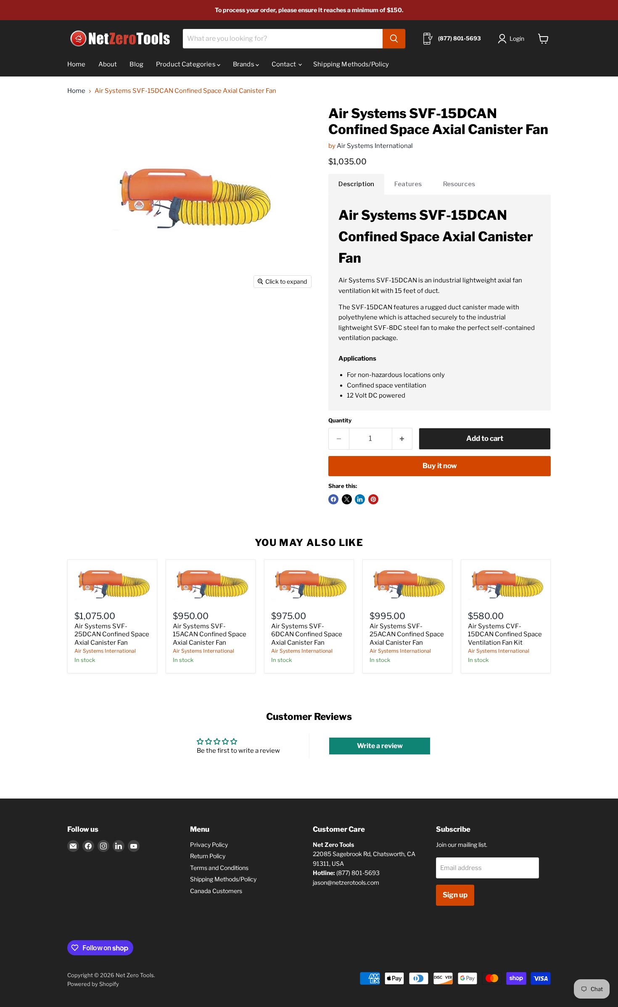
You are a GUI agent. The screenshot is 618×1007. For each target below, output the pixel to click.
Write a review (380, 746)
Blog (136, 64)
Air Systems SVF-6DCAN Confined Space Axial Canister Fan (306, 634)
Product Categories (186, 64)
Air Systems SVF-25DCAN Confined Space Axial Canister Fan (111, 634)
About (107, 64)
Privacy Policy (209, 844)
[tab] (356, 184)
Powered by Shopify (93, 984)
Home (76, 64)
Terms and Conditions (219, 867)
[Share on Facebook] (333, 499)
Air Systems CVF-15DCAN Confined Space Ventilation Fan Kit (505, 634)
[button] (513, 39)
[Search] (394, 38)
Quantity (339, 420)
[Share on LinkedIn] (360, 499)
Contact (284, 64)
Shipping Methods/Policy (351, 64)
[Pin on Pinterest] (373, 499)
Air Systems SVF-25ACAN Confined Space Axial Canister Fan (407, 634)
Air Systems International (375, 146)
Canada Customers (216, 890)
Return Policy (207, 855)
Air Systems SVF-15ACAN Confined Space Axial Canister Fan (209, 634)
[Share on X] (347, 499)
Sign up (455, 895)
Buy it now (440, 465)
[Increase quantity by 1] (402, 438)
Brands (244, 64)
